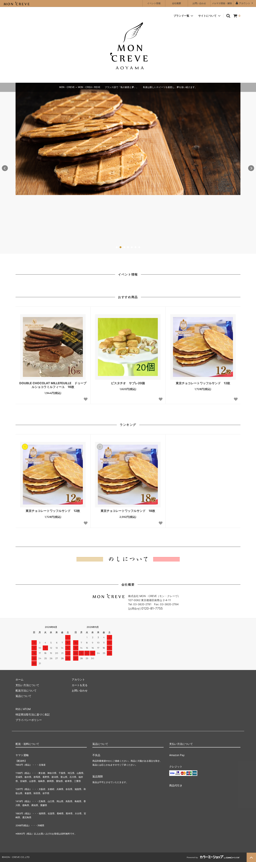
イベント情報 (154, 3)
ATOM (27, 709)
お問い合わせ (199, 3)
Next (251, 168)
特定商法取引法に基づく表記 (33, 714)
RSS (18, 709)
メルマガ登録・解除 (222, 3)
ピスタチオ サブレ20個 (128, 383)
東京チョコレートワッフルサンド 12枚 (203, 383)
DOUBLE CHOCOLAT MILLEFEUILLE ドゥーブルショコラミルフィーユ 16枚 (52, 385)
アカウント (244, 3)
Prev (5, 168)
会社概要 (176, 3)
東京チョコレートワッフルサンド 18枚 (128, 511)
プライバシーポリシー (29, 719)
